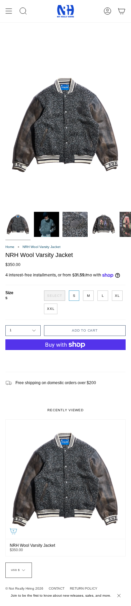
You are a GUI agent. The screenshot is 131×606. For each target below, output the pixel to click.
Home (9, 247)
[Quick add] (13, 531)
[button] (23, 11)
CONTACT (56, 588)
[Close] (119, 595)
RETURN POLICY (83, 588)
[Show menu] (9, 11)
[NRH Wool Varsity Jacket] (65, 479)
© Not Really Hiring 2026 (24, 588)
